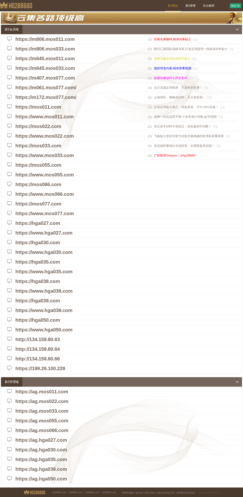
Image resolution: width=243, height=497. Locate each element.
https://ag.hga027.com (41, 440)
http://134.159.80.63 (37, 339)
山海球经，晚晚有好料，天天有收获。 (182, 97)
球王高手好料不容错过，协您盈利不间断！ (185, 126)
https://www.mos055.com (44, 175)
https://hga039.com (37, 300)
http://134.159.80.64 (37, 349)
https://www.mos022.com (44, 136)
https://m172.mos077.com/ (45, 97)
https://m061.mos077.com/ (45, 87)
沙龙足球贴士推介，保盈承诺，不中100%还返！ (189, 107)
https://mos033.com (38, 146)
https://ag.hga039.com (41, 469)
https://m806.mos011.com (45, 39)
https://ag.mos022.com (41, 401)
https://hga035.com (37, 262)
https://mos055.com (38, 165)
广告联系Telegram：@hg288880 (174, 155)
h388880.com (92, 492)
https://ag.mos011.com (41, 391)
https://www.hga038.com (44, 291)
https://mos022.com (38, 126)
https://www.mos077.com (44, 213)
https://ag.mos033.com (41, 411)
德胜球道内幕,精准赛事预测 (175, 68)
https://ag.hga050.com (41, 479)
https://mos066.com (38, 184)
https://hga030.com (37, 242)
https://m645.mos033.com (45, 68)
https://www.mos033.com (44, 155)
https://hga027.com (37, 223)
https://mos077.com (38, 204)
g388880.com (109, 492)
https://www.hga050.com (44, 330)
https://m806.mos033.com (45, 49)
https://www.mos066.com (44, 194)
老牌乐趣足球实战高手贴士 (175, 58)
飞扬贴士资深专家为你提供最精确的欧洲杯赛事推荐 (191, 136)
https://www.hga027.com (44, 233)
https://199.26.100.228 (40, 368)
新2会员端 (12, 29)
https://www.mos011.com (44, 116)
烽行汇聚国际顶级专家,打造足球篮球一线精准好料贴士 (193, 49)
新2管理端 (12, 381)
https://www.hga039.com (44, 310)
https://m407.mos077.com (45, 78)
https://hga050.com (37, 320)
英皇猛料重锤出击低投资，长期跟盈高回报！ (187, 145)
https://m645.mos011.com (45, 58)
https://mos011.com (38, 107)
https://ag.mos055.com (41, 421)
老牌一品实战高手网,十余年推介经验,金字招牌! (188, 116)
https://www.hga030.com (44, 252)
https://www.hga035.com (44, 271)
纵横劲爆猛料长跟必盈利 (173, 78)
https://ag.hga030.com (41, 450)
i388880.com (75, 492)
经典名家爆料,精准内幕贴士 (175, 39)
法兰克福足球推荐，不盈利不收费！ (181, 87)
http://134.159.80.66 (37, 359)
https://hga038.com (37, 281)
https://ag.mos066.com (41, 430)
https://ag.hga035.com (41, 459)
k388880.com (59, 492)
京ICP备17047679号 (209, 492)
